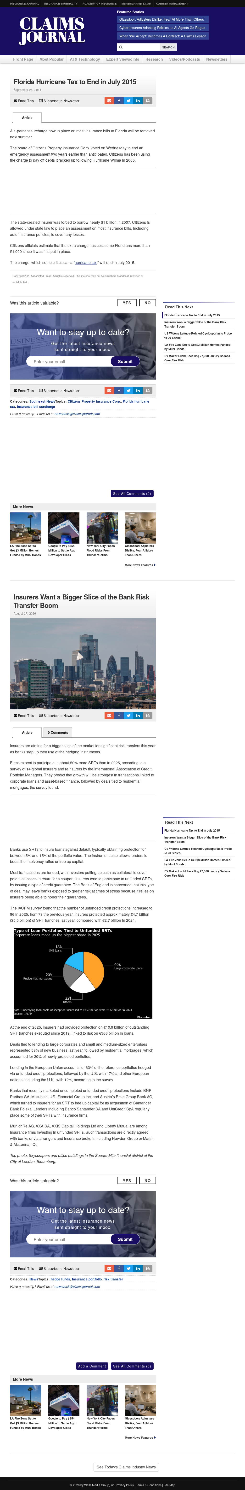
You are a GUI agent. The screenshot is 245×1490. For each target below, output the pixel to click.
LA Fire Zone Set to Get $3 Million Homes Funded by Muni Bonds (25, 550)
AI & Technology (85, 59)
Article (27, 117)
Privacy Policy (125, 1485)
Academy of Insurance (100, 3)
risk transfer (113, 1279)
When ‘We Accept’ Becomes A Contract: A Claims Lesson (162, 36)
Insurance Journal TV (61, 3)
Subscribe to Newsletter (61, 100)
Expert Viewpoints (122, 59)
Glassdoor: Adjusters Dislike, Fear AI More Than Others (161, 19)
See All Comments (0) (132, 493)
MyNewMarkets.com (136, 3)
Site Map (169, 1485)
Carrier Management (172, 3)
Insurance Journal (24, 3)
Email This (25, 100)
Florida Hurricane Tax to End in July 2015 (192, 315)
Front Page (23, 59)
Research (154, 59)
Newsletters (217, 59)
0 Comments (58, 732)
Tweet (128, 100)
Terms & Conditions (148, 1485)
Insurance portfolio (87, 1279)
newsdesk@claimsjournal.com (77, 413)
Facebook (119, 100)
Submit (125, 361)
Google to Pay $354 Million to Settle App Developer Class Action (61, 553)
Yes (127, 302)
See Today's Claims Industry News (126, 1467)
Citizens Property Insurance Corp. (94, 401)
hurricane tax (86, 262)
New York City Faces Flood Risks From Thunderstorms (101, 550)
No (148, 302)
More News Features (139, 565)
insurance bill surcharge (36, 406)
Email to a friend (109, 100)
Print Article (147, 100)
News (33, 1279)
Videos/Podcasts (184, 59)
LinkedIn (138, 100)
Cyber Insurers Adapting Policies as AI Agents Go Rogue (162, 27)
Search (168, 47)
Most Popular (51, 59)
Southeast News (42, 401)
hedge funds (60, 1279)
